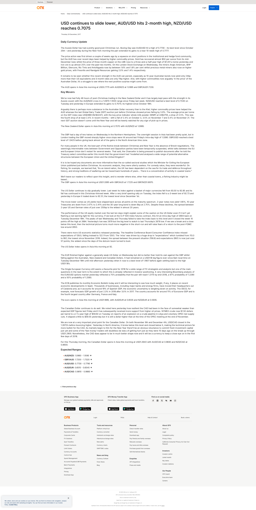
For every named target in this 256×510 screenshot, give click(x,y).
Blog (98, 465)
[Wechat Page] (166, 400)
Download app (134, 435)
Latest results (166, 457)
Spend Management (70, 458)
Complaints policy (168, 435)
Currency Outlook (102, 458)
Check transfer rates (136, 428)
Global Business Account (72, 428)
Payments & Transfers (71, 432)
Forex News (100, 462)
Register (212, 7)
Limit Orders (68, 448)
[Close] (68, 498)
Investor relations (168, 464)
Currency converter (103, 432)
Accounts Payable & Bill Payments (75, 461)
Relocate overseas (136, 442)
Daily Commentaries (73, 14)
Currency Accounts (70, 452)
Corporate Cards (69, 435)
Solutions (109, 8)
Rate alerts (100, 442)
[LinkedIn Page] (157, 400)
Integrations (68, 468)
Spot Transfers (69, 442)
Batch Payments (69, 465)
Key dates (165, 460)
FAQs (122, 417)
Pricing (133, 8)
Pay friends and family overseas (140, 438)
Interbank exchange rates (105, 435)
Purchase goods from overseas (140, 448)
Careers (165, 480)
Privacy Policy (167, 438)
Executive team (167, 477)
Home (63, 14)
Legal (164, 432)
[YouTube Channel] (170, 400)
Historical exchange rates (105, 438)
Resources (144, 8)
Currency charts (102, 445)
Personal (49, 2)
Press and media (135, 465)
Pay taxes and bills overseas (139, 445)
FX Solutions (68, 438)
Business (40, 2)
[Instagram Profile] (175, 400)
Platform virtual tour (103, 428)
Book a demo (185, 417)
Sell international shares (137, 452)
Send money (134, 432)
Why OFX (122, 8)
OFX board (166, 474)
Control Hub (68, 455)
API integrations (135, 462)
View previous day (69, 387)
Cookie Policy (13, 504)
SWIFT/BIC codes (102, 448)
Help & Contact (153, 417)
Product (97, 8)
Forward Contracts (70, 445)
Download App (69, 475)
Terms (163, 505)
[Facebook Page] (153, 400)
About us (165, 428)
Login (95, 417)
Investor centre (167, 454)
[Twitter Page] (162, 400)
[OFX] (40, 7)
